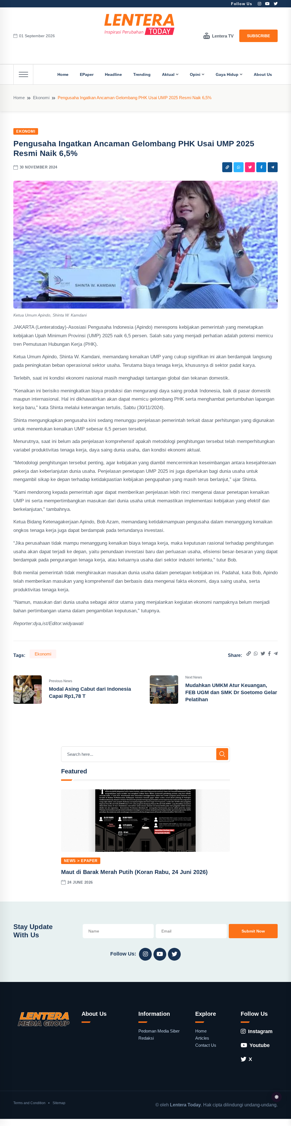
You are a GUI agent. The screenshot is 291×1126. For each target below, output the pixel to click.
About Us (263, 74)
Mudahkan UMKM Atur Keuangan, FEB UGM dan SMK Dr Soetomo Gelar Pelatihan (231, 692)
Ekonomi (41, 97)
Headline (113, 74)
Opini (195, 74)
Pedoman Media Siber (159, 1031)
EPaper (86, 74)
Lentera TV (223, 36)
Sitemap (59, 1103)
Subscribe (258, 36)
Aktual (168, 74)
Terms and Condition (29, 1103)
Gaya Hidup (227, 74)
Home (62, 74)
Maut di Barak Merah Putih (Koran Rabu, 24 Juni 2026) (134, 872)
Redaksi (146, 1038)
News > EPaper (80, 861)
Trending (142, 74)
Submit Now (253, 931)
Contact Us (205, 1045)
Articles (202, 1038)
